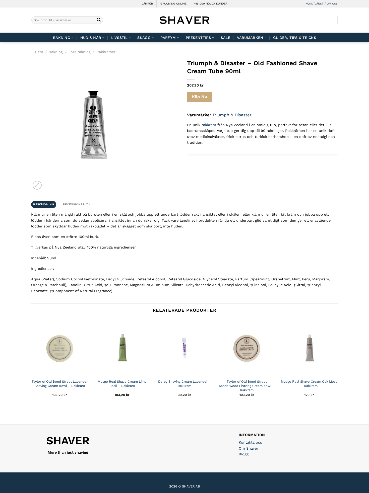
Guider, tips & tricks (294, 37)
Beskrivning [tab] (43, 204)
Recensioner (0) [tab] (76, 204)
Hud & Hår (90, 37)
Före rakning (80, 52)
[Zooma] (37, 185)
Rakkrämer (105, 52)
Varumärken (250, 37)
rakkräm (209, 125)
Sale (225, 37)
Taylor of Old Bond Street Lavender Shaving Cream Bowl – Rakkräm (60, 384)
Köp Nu (199, 96)
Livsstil (119, 37)
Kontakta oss (250, 442)
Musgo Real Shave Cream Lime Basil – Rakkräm (122, 384)
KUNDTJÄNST (314, 3)
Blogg (244, 454)
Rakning (61, 37)
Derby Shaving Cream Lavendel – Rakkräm (184, 384)
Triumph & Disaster (232, 114)
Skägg (143, 37)
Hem (39, 52)
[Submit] (99, 20)
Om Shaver (248, 448)
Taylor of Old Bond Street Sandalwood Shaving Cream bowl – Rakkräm (247, 386)
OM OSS (332, 3)
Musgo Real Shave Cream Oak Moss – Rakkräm (309, 384)
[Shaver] (184, 20)
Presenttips (198, 37)
